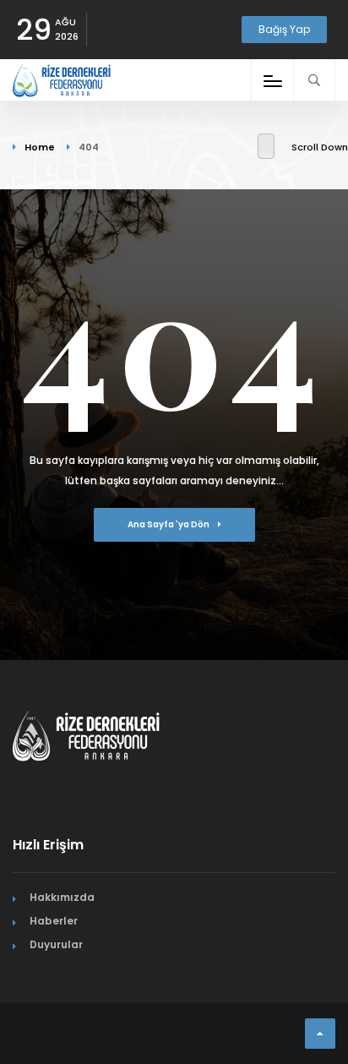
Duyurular (56, 944)
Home (39, 147)
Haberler (54, 921)
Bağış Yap (284, 29)
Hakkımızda (62, 897)
